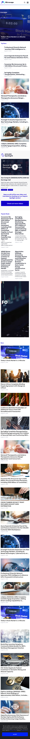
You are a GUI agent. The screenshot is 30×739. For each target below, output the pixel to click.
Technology (4, 189)
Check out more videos (15, 203)
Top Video (10, 189)
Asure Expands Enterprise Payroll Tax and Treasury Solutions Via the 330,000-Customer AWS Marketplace (16, 56)
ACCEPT (15, 734)
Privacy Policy (13, 730)
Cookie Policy (24, 730)
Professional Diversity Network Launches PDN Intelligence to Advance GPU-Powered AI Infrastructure (15, 48)
